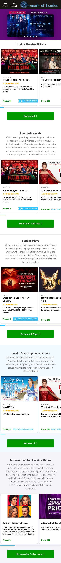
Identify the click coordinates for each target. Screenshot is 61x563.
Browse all (29, 116)
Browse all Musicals (29, 223)
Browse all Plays (29, 334)
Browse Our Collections (29, 554)
